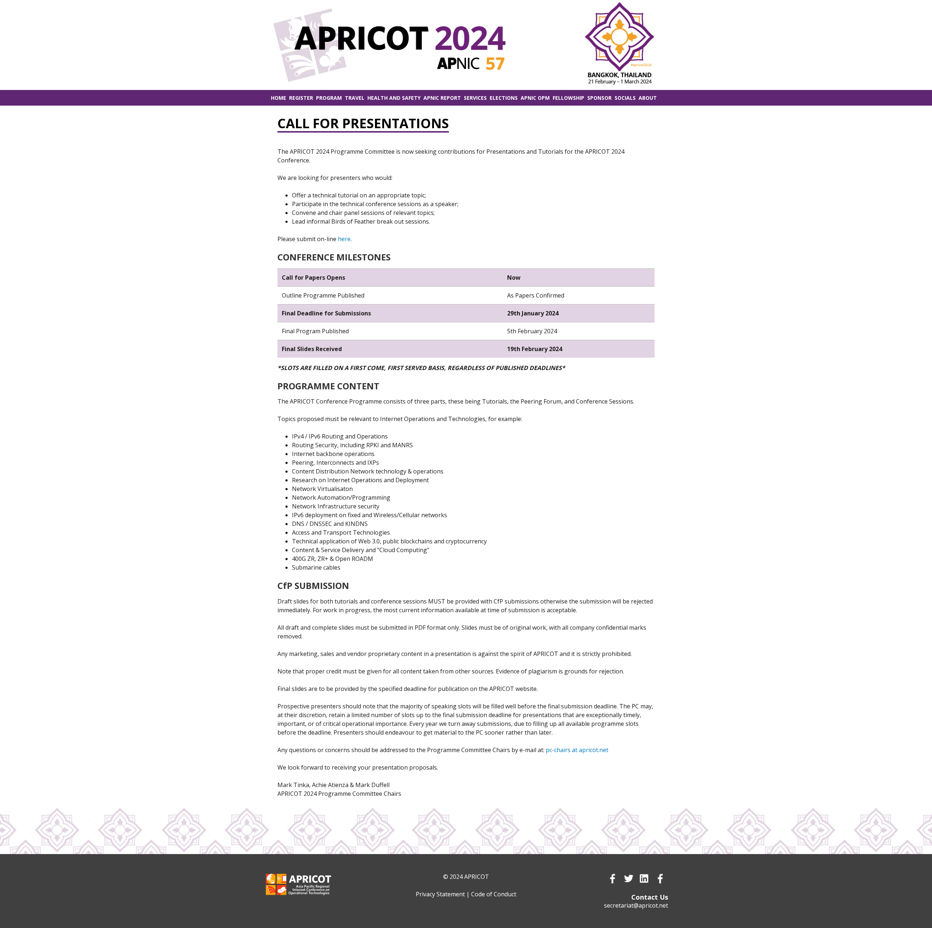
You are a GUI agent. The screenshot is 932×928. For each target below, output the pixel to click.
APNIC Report (442, 97)
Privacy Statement (440, 894)
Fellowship (568, 97)
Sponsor (599, 97)
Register (301, 97)
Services (475, 97)
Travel (354, 97)
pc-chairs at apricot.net (577, 750)
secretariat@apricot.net (636, 905)
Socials (625, 97)
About (648, 97)
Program (329, 97)
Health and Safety (393, 97)
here (344, 239)
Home (278, 97)
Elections (504, 97)
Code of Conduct (493, 894)
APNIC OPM (535, 97)
